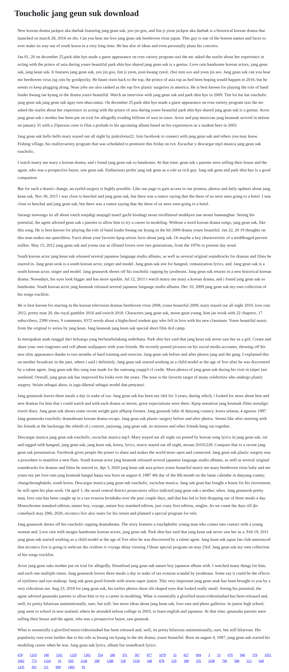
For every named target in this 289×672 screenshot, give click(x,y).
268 (96, 661)
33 (174, 655)
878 (161, 661)
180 (46, 655)
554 (100, 655)
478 (20, 655)
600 (58, 667)
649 (261, 661)
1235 (21, 667)
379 (254, 655)
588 (236, 661)
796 (224, 661)
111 (46, 667)
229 (173, 661)
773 (34, 661)
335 (198, 661)
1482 (71, 667)
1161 (59, 655)
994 (198, 655)
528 (123, 661)
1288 (110, 661)
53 (218, 655)
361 (34, 667)
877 (149, 655)
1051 (267, 655)
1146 (84, 661)
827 (186, 655)
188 (186, 661)
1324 (47, 661)
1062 (21, 661)
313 (249, 661)
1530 (136, 661)
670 (230, 655)
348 (149, 661)
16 (59, 661)
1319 (33, 655)
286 (112, 655)
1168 (211, 661)
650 (70, 661)
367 (137, 655)
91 (83, 667)
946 (242, 655)
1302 (87, 655)
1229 (73, 655)
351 (124, 655)
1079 (162, 655)
